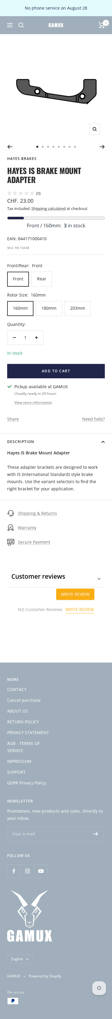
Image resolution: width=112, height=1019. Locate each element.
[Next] (102, 147)
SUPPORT (16, 772)
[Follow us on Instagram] (27, 871)
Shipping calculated (48, 208)
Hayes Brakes (22, 158)
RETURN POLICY (23, 722)
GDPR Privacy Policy (26, 783)
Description (20, 441)
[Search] (21, 25)
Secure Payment (34, 542)
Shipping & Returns (37, 513)
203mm (77, 308)
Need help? (93, 419)
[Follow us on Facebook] (14, 871)
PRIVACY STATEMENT (28, 732)
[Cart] (102, 25)
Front (18, 279)
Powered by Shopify (45, 976)
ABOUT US (17, 711)
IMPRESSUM (19, 761)
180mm (49, 308)
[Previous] (9, 147)
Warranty (27, 527)
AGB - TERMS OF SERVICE (23, 746)
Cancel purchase (24, 700)
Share (13, 419)
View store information (33, 402)
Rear (41, 279)
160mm (20, 308)
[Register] (95, 834)
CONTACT (17, 689)
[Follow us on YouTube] (40, 871)
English (17, 958)
